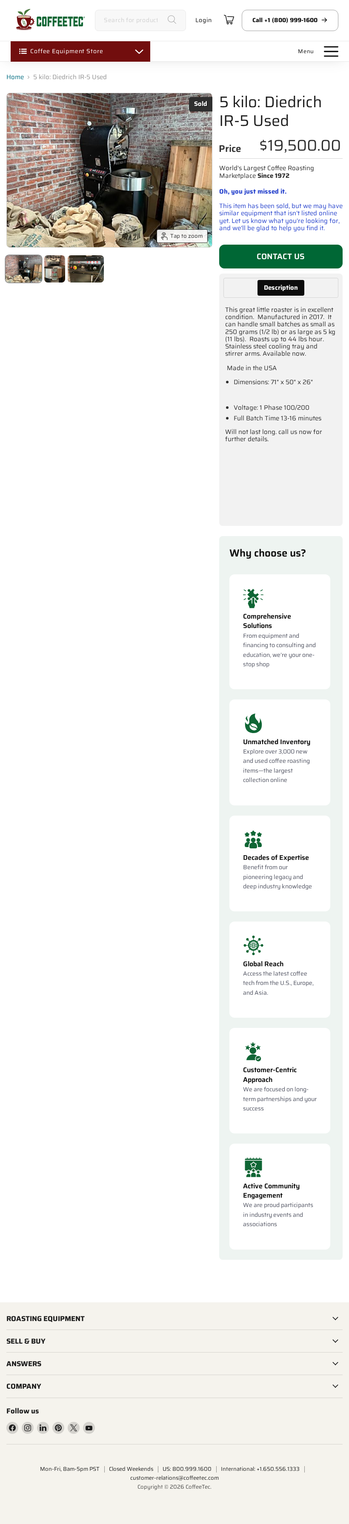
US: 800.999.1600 (187, 1468)
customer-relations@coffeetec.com (174, 1477)
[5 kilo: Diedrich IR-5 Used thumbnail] (24, 269)
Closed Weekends (131, 1468)
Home (15, 77)
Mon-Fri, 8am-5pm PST (70, 1468)
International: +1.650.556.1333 (260, 1468)
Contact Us (281, 256)
